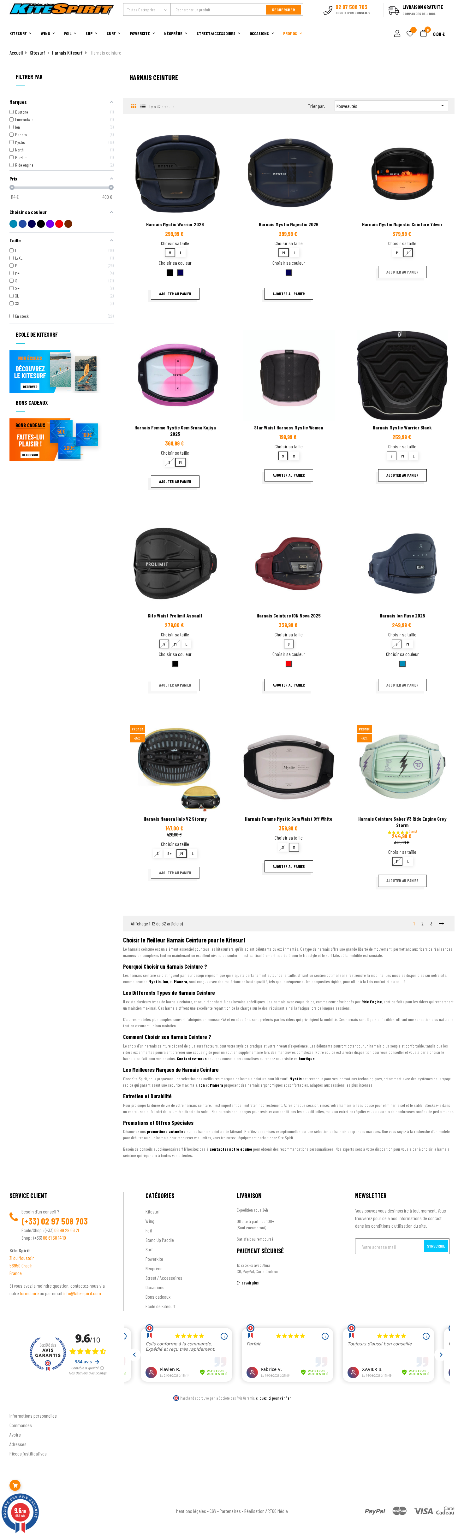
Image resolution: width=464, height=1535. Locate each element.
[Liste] (143, 106)
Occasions (155, 1287)
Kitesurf (153, 1211)
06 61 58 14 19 (54, 1238)
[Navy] (32, 224)
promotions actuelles (166, 1131)
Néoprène (154, 1268)
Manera (180, 981)
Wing (150, 1221)
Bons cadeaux (158, 1297)
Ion (165, 981)
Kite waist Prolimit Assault (175, 615)
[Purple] (50, 224)
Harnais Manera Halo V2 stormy (175, 819)
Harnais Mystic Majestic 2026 (288, 224)
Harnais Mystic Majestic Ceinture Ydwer (402, 224)
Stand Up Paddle (160, 1240)
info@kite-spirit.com (82, 1293)
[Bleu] (13, 224)
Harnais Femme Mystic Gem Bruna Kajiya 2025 (175, 430)
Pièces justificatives (28, 1453)
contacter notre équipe (231, 1149)
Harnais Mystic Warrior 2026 (175, 224)
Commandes (20, 1425)
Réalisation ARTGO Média (266, 1511)
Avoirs (15, 1435)
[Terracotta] (68, 224)
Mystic (154, 981)
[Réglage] (396, 34)
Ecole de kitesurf (160, 1306)
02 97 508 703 (64, 1221)
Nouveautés (391, 105)
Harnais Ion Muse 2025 (402, 615)
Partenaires (230, 1511)
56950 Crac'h (21, 1265)
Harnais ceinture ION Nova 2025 (289, 615)
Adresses (18, 1444)
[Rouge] (59, 224)
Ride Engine (371, 1001)
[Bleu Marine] (23, 224)
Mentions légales (191, 1511)
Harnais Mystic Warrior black (402, 427)
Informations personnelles (33, 1416)
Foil (149, 1230)
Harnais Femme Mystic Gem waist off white (288, 819)
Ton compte (20, 1405)
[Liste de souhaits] (410, 34)
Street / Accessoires (164, 1278)
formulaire (30, 1293)
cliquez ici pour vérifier (273, 1398)
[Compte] (447, 20)
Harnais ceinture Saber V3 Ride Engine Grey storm (402, 822)
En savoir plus (248, 1282)
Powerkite (154, 1259)
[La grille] (133, 106)
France (15, 1273)
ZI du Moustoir (21, 1258)
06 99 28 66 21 (66, 1230)
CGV (213, 1511)
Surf (149, 1249)
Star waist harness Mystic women (288, 427)
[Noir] (41, 224)
